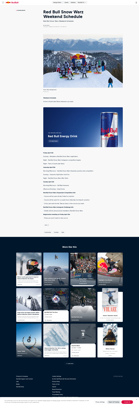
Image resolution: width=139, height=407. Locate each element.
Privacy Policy (46, 400)
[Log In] (136, 2)
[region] (69, 402)
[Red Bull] (12, 2)
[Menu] (3, 2)
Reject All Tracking (114, 402)
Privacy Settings (100, 402)
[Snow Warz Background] (83, 61)
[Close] (136, 399)
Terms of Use (56, 400)
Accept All (127, 402)
